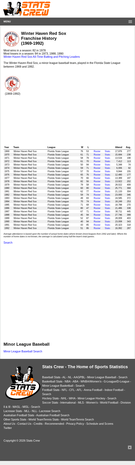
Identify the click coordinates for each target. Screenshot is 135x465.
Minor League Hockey (91, 398)
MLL (27, 411)
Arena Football (93, 389)
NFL (64, 389)
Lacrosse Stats (13, 411)
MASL (16, 406)
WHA (72, 398)
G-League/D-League (116, 381)
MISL (25, 406)
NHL (64, 398)
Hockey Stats (50, 398)
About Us (9, 423)
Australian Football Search (52, 415)
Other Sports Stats (15, 419)
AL (64, 377)
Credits (38, 423)
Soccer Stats (50, 402)
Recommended (54, 423)
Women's (92, 402)
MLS (81, 402)
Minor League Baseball (101, 377)
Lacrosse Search (49, 411)
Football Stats (50, 389)
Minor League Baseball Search (23, 351)
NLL (34, 411)
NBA (67, 381)
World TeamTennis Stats (43, 419)
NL (70, 377)
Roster (97, 151)
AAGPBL (79, 377)
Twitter (8, 427)
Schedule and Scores (99, 423)
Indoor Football (114, 389)
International (68, 402)
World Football (109, 402)
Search (8, 242)
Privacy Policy (75, 423)
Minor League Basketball (57, 385)
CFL (72, 389)
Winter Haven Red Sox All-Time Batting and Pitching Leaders (42, 56)
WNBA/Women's (91, 381)
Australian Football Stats (19, 415)
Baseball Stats (51, 377)
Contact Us (24, 423)
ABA (75, 381)
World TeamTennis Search (77, 419)
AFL (79, 389)
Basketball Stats (52, 381)
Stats (107, 151)
